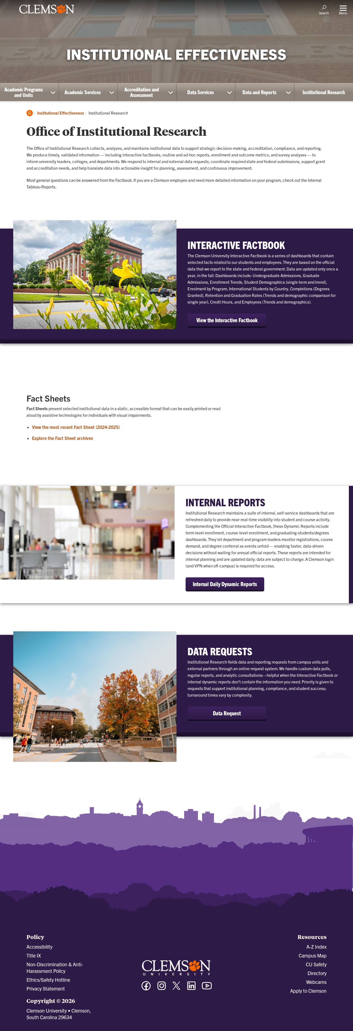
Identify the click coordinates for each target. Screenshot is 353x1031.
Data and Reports (259, 92)
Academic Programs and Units (23, 92)
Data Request (227, 713)
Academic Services (83, 92)
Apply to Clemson (308, 990)
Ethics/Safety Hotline (48, 979)
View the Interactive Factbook (227, 319)
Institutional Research (324, 92)
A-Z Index (316, 946)
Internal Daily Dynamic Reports (225, 583)
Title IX (33, 955)
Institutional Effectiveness (60, 112)
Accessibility (39, 946)
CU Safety (316, 964)
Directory (317, 973)
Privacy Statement (45, 988)
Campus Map (313, 955)
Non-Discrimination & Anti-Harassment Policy (54, 967)
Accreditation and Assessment (141, 92)
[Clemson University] (46, 14)
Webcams (316, 982)
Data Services (200, 92)
